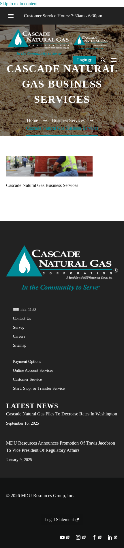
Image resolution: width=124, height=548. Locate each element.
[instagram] (81, 538)
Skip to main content (18, 3)
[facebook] (97, 538)
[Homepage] (58, 41)
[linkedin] (113, 538)
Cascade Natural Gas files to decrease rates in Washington (61, 413)
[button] (103, 60)
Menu (11, 16)
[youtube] (65, 538)
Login (82, 60)
